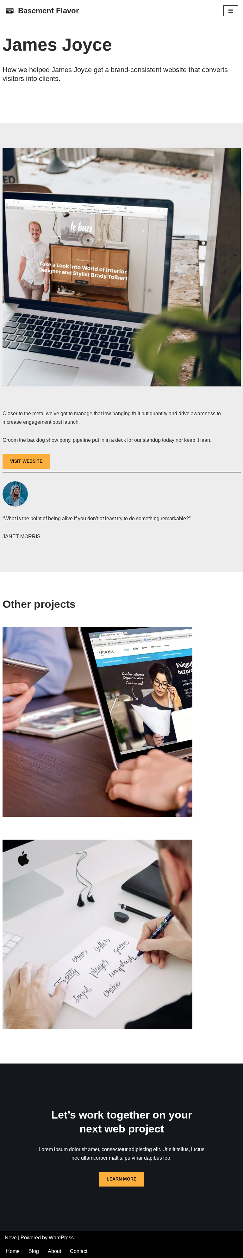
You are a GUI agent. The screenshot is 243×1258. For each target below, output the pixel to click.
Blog (33, 1251)
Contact (78, 1251)
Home (13, 1251)
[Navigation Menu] (230, 10)
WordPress (61, 1237)
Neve (11, 1237)
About (54, 1251)
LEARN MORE (121, 1178)
